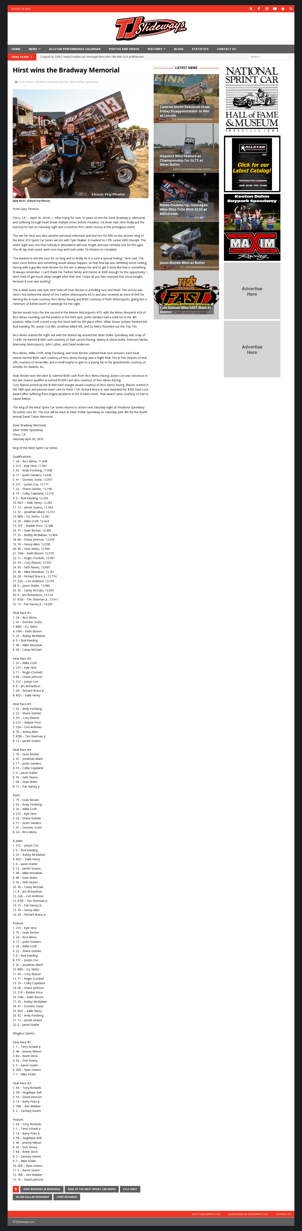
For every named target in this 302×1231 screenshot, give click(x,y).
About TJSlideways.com (206, 1214)
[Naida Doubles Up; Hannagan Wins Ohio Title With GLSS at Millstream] (186, 196)
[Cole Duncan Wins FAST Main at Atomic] (186, 294)
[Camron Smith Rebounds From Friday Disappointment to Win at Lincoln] (186, 98)
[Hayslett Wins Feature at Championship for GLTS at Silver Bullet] (186, 147)
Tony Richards (66, 1197)
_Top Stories (26, 82)
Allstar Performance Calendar (74, 49)
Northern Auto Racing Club (52, 82)
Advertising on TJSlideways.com (248, 1214)
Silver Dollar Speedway (83, 82)
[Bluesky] (290, 8)
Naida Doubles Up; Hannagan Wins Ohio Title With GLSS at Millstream (184, 209)
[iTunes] (282, 8)
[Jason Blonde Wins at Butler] (186, 245)
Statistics (200, 49)
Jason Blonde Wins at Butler (182, 262)
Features (155, 49)
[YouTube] (274, 8)
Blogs (178, 49)
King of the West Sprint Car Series (92, 1189)
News (33, 49)
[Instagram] (266, 8)
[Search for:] (268, 57)
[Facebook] (258, 8)
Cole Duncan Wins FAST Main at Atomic (185, 309)
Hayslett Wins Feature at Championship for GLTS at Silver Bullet (181, 160)
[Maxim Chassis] (252, 258)
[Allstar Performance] (252, 190)
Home (16, 49)
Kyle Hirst (130, 1189)
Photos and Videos (124, 49)
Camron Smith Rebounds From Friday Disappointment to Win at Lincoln (185, 111)
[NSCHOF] (252, 132)
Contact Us (226, 49)
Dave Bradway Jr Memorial (41, 1189)
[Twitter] (250, 8)
